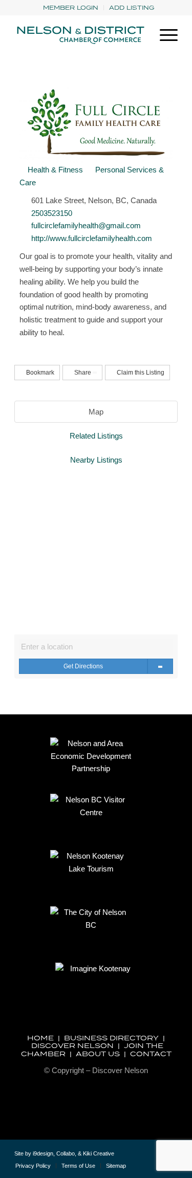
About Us (98, 1053)
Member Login (70, 7)
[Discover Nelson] (79, 35)
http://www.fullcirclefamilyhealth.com (91, 238)
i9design (43, 1153)
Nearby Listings (96, 459)
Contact (151, 1053)
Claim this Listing (139, 372)
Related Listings (96, 435)
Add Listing (131, 7)
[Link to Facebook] (154, 1157)
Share (83, 372)
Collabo (65, 1153)
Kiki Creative (98, 1153)
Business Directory (111, 1037)
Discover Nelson (72, 1045)
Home (40, 1037)
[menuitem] (71, 7)
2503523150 (51, 213)
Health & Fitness (54, 169)
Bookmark (39, 372)
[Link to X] (139, 1157)
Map (96, 411)
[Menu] (164, 35)
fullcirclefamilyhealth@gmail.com (86, 225)
